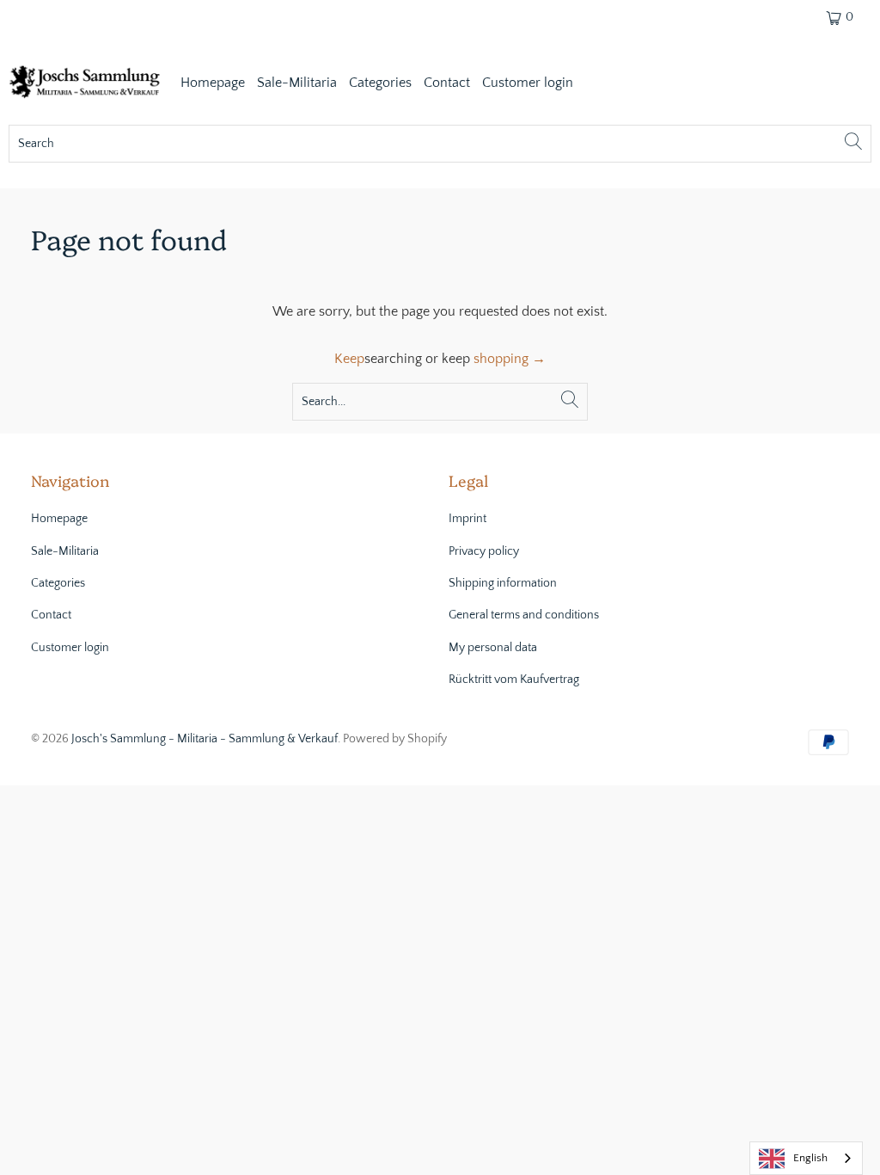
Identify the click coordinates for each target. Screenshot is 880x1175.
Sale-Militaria (297, 82)
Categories (380, 82)
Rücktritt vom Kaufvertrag (514, 679)
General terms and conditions (524, 615)
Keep (349, 358)
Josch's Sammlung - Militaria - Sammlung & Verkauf (204, 739)
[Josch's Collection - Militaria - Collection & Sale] (86, 84)
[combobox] (806, 1158)
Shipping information (503, 583)
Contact (447, 82)
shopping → (510, 358)
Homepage (212, 82)
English (810, 1158)
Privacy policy (484, 551)
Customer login (527, 82)
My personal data (493, 648)
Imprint (467, 519)
